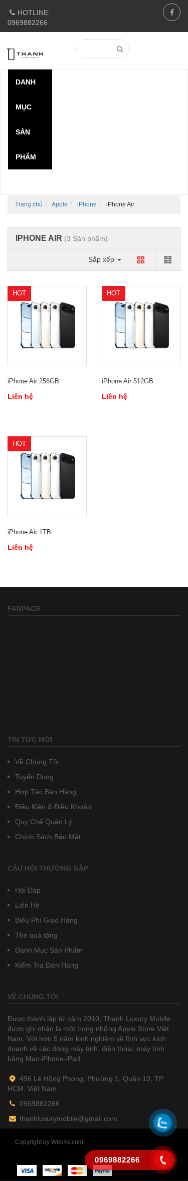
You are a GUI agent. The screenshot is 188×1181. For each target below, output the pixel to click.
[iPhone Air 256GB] (47, 325)
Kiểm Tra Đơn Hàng (45, 965)
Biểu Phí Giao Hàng (45, 920)
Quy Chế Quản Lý (42, 822)
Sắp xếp (102, 259)
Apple (60, 204)
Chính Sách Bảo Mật (47, 837)
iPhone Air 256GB (33, 381)
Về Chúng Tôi (36, 762)
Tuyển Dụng (33, 777)
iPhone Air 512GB (127, 381)
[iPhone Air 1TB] (47, 476)
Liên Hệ (26, 905)
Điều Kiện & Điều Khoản (52, 807)
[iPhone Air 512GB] (141, 325)
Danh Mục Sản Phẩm (48, 950)
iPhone (87, 204)
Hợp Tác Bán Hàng (44, 792)
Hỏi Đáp (27, 890)
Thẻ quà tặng (35, 935)
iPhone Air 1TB (29, 532)
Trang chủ (29, 204)
